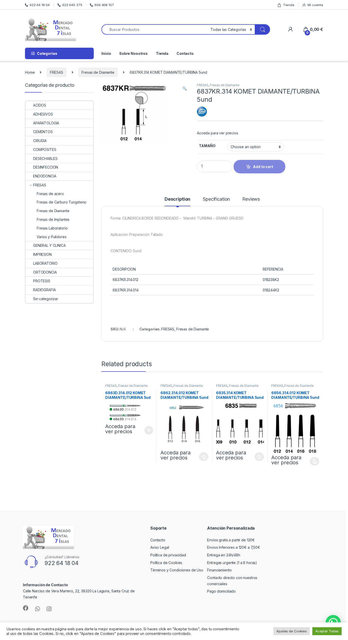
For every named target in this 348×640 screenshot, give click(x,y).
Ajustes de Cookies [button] (291, 631)
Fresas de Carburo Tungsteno (61, 202)
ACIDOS (39, 105)
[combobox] (154, 29)
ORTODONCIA (45, 272)
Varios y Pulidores (51, 237)
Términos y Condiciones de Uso (176, 570)
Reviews (251, 199)
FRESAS (56, 72)
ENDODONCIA (44, 176)
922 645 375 (72, 5)
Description (177, 199)
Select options (202, 456)
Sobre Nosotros (133, 53)
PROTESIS (41, 281)
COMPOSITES (44, 149)
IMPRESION (42, 254)
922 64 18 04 (40, 5)
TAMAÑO (207, 146)
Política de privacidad (168, 555)
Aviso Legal (159, 547)
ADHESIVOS (43, 114)
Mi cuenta (315, 5)
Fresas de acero (50, 193)
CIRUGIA (40, 140)
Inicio (106, 53)
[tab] (177, 201)
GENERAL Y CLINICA (49, 245)
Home (30, 72)
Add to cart (148, 430)
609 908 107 (104, 5)
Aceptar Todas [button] (327, 631)
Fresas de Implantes (53, 219)
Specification (216, 199)
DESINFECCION (45, 167)
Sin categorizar (45, 299)
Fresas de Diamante (98, 72)
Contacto (185, 53)
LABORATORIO (45, 263)
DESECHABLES (45, 158)
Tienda (288, 5)
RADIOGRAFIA (44, 290)
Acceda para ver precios (217, 133)
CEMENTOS (43, 132)
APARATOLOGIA (46, 123)
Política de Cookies (166, 562)
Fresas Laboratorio (52, 228)
